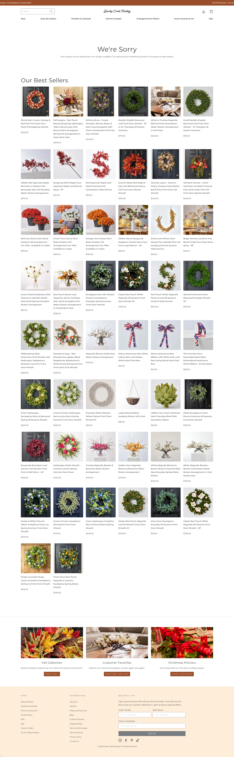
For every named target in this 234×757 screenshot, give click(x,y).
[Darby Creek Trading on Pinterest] (131, 740)
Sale (211, 18)
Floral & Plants (26, 715)
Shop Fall (52, 674)
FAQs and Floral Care (78, 711)
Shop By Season (48, 18)
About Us (73, 702)
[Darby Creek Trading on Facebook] (126, 740)
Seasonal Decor (27, 702)
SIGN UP (152, 733)
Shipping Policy (76, 724)
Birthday (158, 710)
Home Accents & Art (184, 18)
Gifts (23, 719)
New (23, 18)
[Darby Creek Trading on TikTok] (137, 740)
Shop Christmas (182, 674)
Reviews (73, 706)
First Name (124, 710)
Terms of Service (76, 733)
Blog (72, 715)
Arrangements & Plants (147, 18)
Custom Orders (27, 728)
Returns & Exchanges (78, 728)
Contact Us (74, 741)
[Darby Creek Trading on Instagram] (120, 740)
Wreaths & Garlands (81, 18)
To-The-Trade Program (30, 733)
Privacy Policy (75, 737)
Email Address (126, 721)
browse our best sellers (161, 56)
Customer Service (77, 719)
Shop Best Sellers (117, 674)
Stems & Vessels (113, 18)
